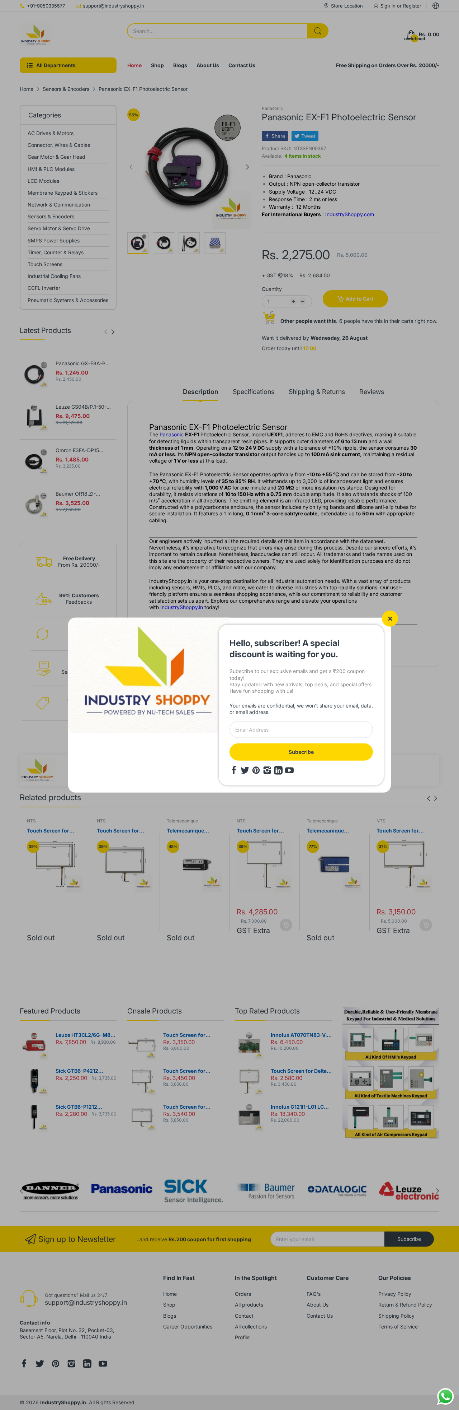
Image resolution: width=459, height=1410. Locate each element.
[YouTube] (289, 770)
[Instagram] (267, 770)
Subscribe (301, 751)
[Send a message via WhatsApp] (445, 1396)
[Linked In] (278, 770)
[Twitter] (245, 770)
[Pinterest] (256, 770)
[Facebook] (234, 770)
